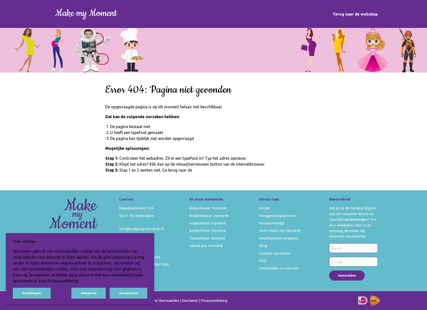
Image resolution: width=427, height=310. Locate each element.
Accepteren (128, 293)
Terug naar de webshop (355, 14)
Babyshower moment (208, 208)
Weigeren (89, 293)
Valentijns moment (206, 246)
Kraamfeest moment (207, 223)
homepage (202, 170)
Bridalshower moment (209, 216)
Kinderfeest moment (207, 230)
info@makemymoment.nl (141, 229)
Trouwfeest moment (207, 238)
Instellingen (31, 293)
